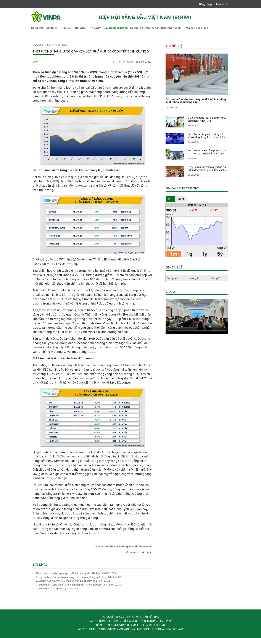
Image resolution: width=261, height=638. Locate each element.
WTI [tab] (170, 198)
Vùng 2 (215, 278)
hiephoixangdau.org (103, 629)
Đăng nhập (205, 4)
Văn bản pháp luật (196, 28)
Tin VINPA (95, 28)
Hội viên (80, 28)
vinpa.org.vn (127, 629)
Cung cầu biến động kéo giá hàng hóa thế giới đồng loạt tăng (71, 577)
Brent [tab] (181, 198)
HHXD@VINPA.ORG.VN (152, 625)
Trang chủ (37, 28)
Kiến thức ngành (170, 28)
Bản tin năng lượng (116, 28)
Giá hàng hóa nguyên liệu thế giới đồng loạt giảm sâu (66, 580)
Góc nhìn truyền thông (144, 28)
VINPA (34, 12)
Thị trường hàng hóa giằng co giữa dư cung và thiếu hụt (68, 573)
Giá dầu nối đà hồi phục (49, 588)
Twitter (148, 552)
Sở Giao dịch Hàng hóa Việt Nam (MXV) (129, 546)
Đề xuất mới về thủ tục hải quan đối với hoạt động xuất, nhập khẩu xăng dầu (196, 100)
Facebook (134, 552)
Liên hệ (220, 4)
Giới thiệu (51, 28)
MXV (35, 61)
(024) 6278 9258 (120, 625)
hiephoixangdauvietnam (167, 629)
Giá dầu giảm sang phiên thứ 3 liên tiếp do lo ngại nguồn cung (71, 584)
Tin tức (66, 28)
